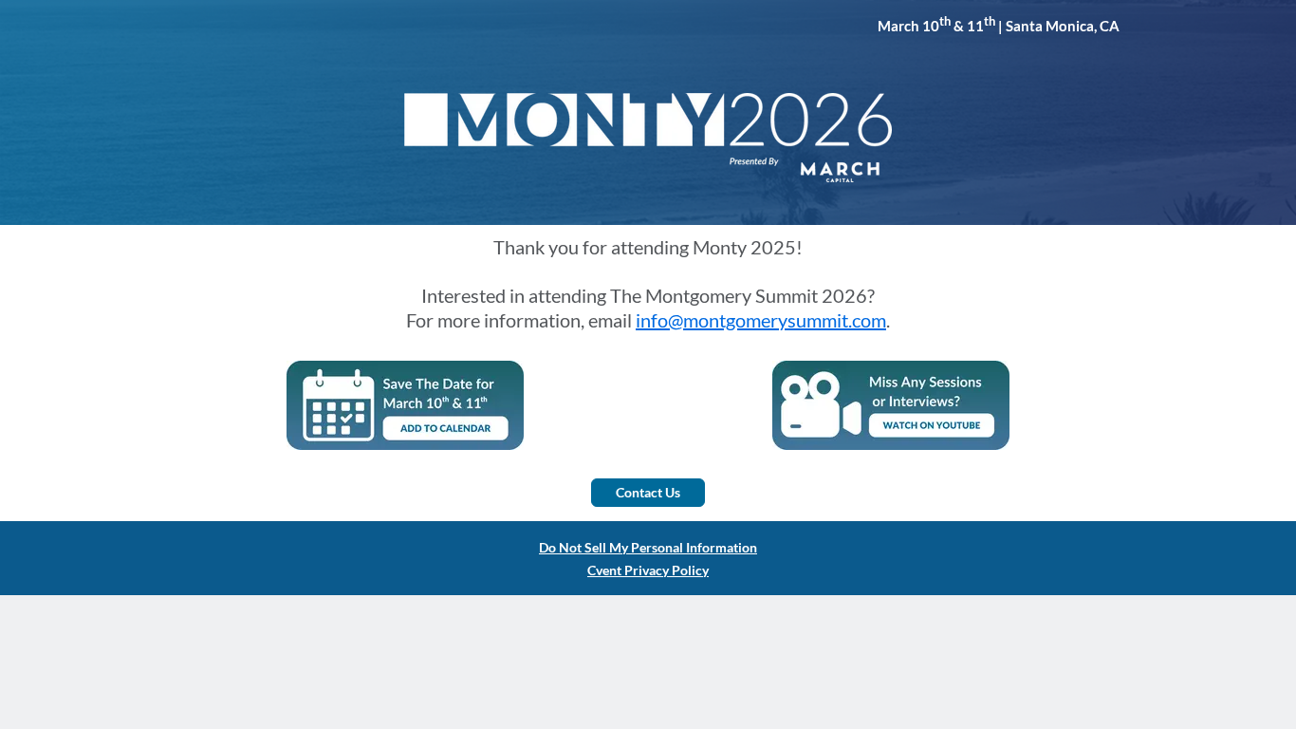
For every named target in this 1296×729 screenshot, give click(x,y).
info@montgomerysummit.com (761, 319)
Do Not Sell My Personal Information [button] (648, 547)
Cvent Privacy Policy (648, 570)
